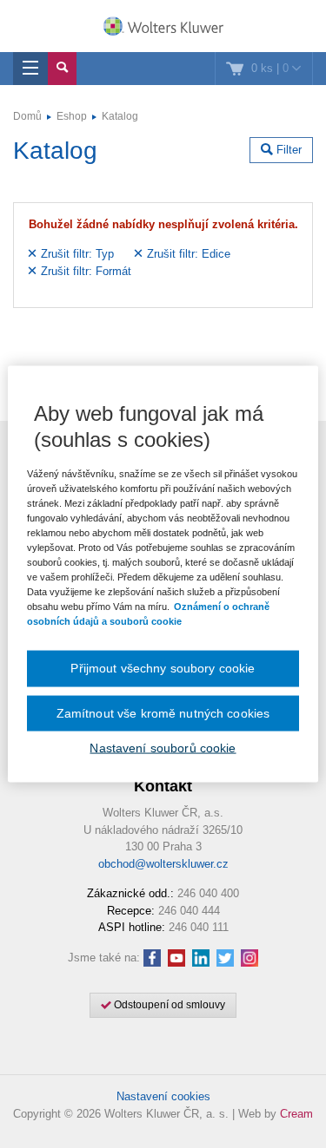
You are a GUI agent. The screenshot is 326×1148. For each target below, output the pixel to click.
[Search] (62, 68)
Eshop (72, 116)
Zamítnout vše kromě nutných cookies (163, 712)
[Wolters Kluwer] (163, 28)
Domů (27, 116)
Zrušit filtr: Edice (186, 253)
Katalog (120, 116)
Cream (296, 1113)
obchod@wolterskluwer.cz (163, 863)
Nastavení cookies (163, 1096)
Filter (287, 149)
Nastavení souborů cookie (163, 748)
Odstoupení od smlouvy (168, 1005)
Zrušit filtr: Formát (84, 271)
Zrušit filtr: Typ (75, 253)
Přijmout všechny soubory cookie (162, 668)
